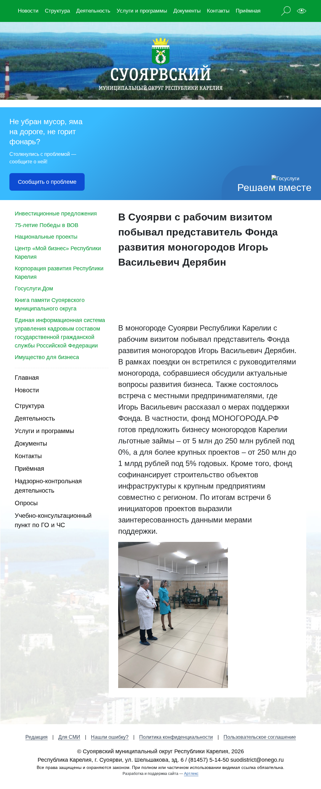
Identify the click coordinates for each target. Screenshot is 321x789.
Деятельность (93, 11)
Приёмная (248, 11)
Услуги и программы (142, 11)
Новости (28, 11)
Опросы (26, 503)
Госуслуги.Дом (34, 288)
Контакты (218, 11)
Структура (57, 11)
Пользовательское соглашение (260, 737)
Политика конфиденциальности (176, 737)
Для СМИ (69, 737)
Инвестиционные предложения (56, 213)
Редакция (36, 737)
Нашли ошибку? (110, 737)
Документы (187, 11)
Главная (27, 377)
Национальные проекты (46, 237)
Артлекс (191, 773)
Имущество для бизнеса (47, 357)
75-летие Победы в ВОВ (46, 225)
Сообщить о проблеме (47, 182)
